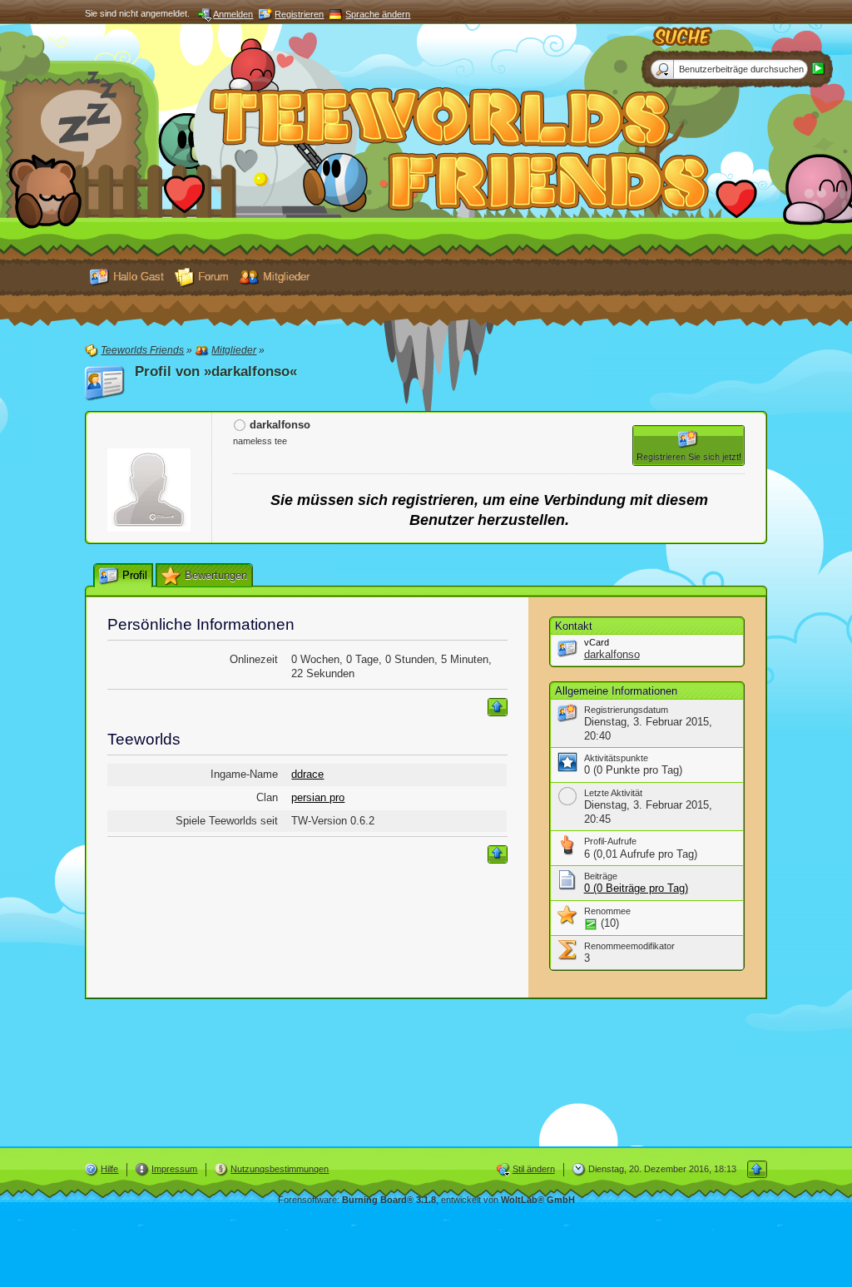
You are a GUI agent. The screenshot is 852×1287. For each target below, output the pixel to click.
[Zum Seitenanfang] (497, 707)
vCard (596, 642)
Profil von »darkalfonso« (216, 371)
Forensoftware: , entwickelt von (426, 1200)
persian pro (317, 797)
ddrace (307, 774)
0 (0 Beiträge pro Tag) (636, 888)
